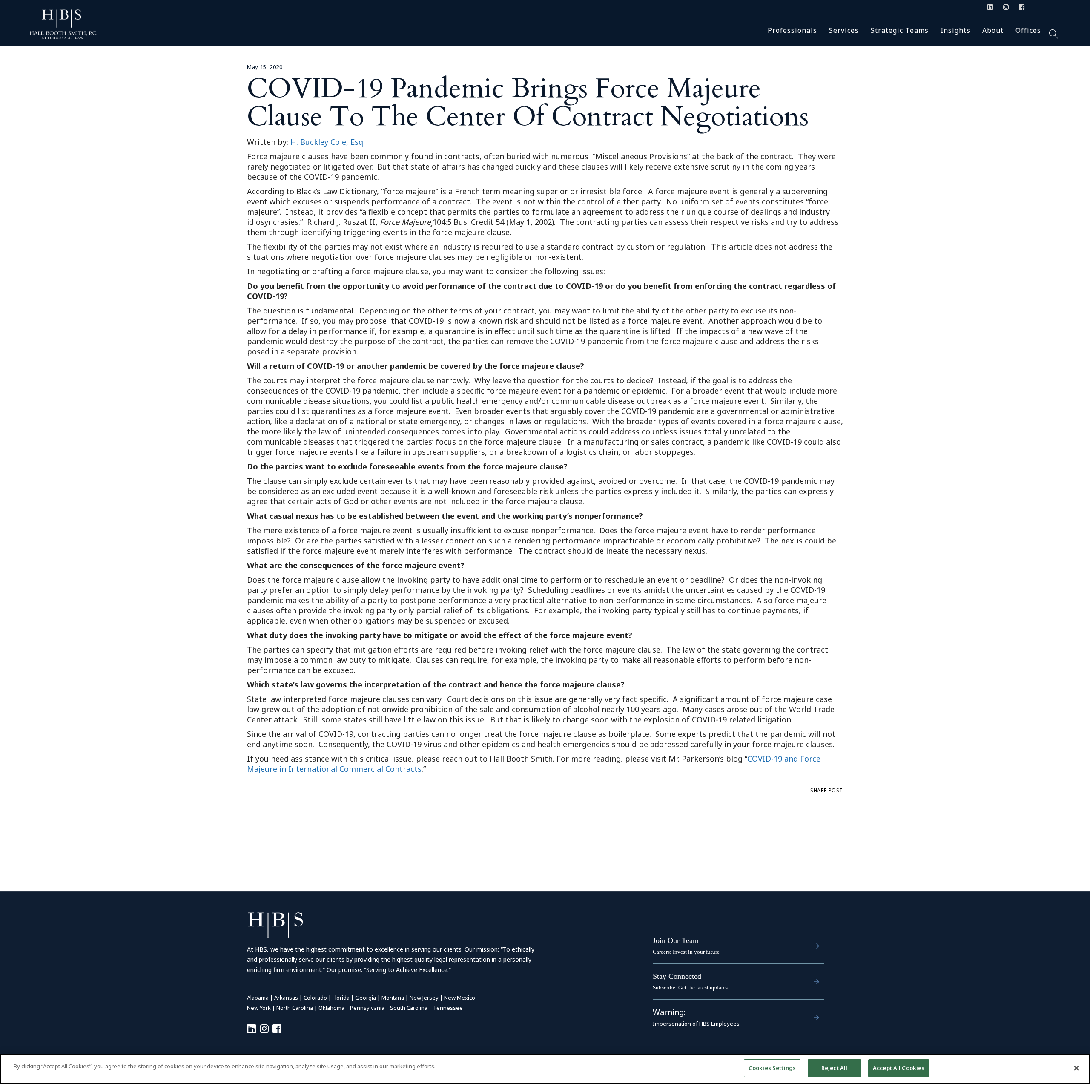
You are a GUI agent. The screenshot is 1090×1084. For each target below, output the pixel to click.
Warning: (669, 1012)
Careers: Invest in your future (686, 952)
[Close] (1076, 1067)
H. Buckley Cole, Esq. (327, 142)
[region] (545, 1069)
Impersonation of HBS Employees (696, 1023)
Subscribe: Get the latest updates (690, 987)
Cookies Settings (772, 1068)
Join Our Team (676, 940)
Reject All (834, 1068)
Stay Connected (677, 976)
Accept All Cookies (898, 1068)
